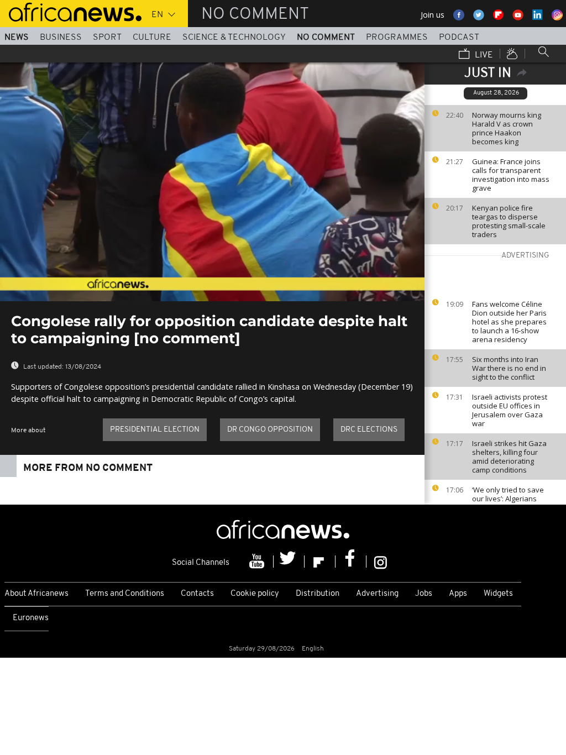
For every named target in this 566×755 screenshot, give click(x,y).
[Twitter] (289, 561)
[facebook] (351, 561)
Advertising (377, 594)
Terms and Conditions (124, 594)
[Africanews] (71, 11)
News (16, 37)
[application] (212, 181)
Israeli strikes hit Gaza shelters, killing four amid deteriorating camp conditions (509, 456)
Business (61, 37)
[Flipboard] (320, 561)
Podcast (459, 37)
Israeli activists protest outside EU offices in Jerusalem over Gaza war (509, 410)
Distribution (317, 594)
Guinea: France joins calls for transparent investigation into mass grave (510, 174)
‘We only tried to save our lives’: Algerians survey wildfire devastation (508, 503)
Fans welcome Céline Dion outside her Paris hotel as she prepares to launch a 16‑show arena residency (509, 322)
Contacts (197, 594)
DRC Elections (368, 430)
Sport (107, 37)
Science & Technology (234, 37)
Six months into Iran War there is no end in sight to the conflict (509, 368)
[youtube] (258, 561)
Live (483, 55)
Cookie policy (254, 594)
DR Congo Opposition (270, 430)
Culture (152, 37)
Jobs (423, 594)
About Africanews (36, 594)
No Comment (326, 37)
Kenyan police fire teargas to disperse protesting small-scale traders (509, 221)
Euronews (31, 618)
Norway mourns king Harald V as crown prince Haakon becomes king (506, 128)
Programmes (397, 37)
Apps (458, 594)
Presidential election (155, 430)
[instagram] (380, 561)
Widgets (498, 594)
